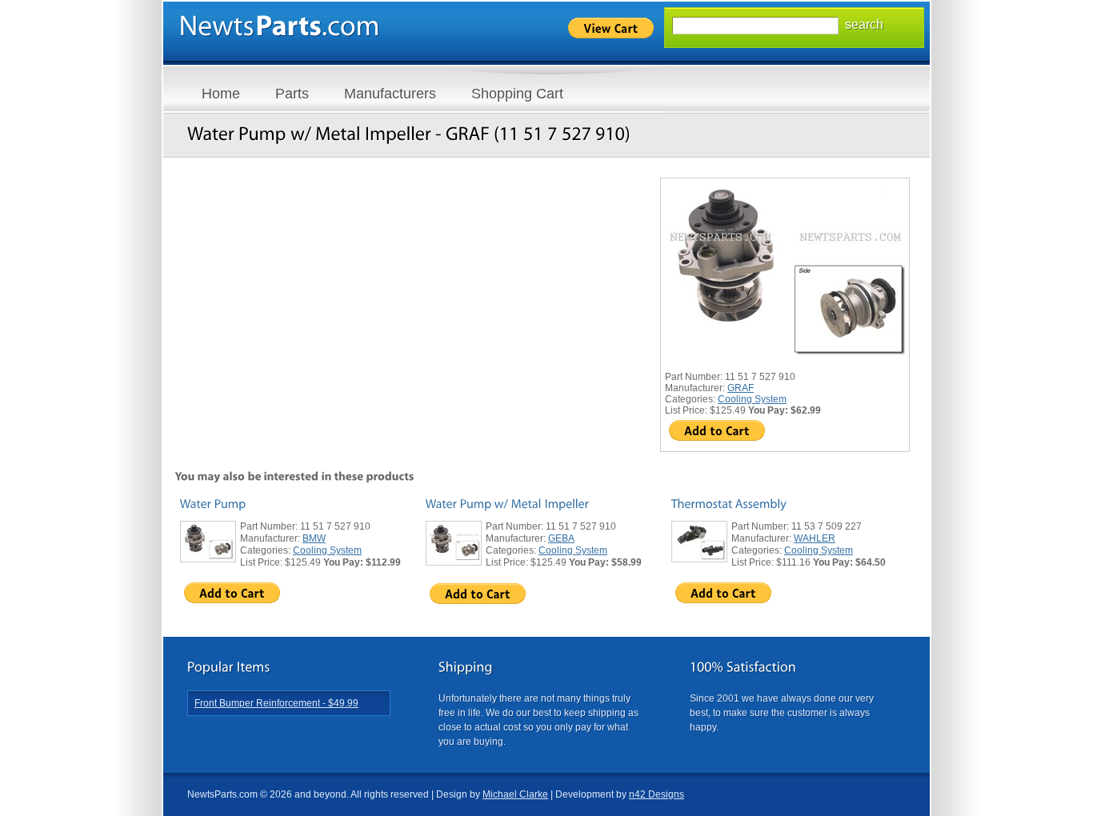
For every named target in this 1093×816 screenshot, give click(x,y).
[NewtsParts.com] (279, 26)
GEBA (561, 538)
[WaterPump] (213, 503)
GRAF (740, 388)
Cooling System (752, 399)
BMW (314, 538)
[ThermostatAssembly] (729, 503)
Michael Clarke (515, 794)
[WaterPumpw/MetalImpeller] (508, 503)
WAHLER (814, 538)
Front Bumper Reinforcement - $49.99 (276, 703)
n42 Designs (656, 794)
